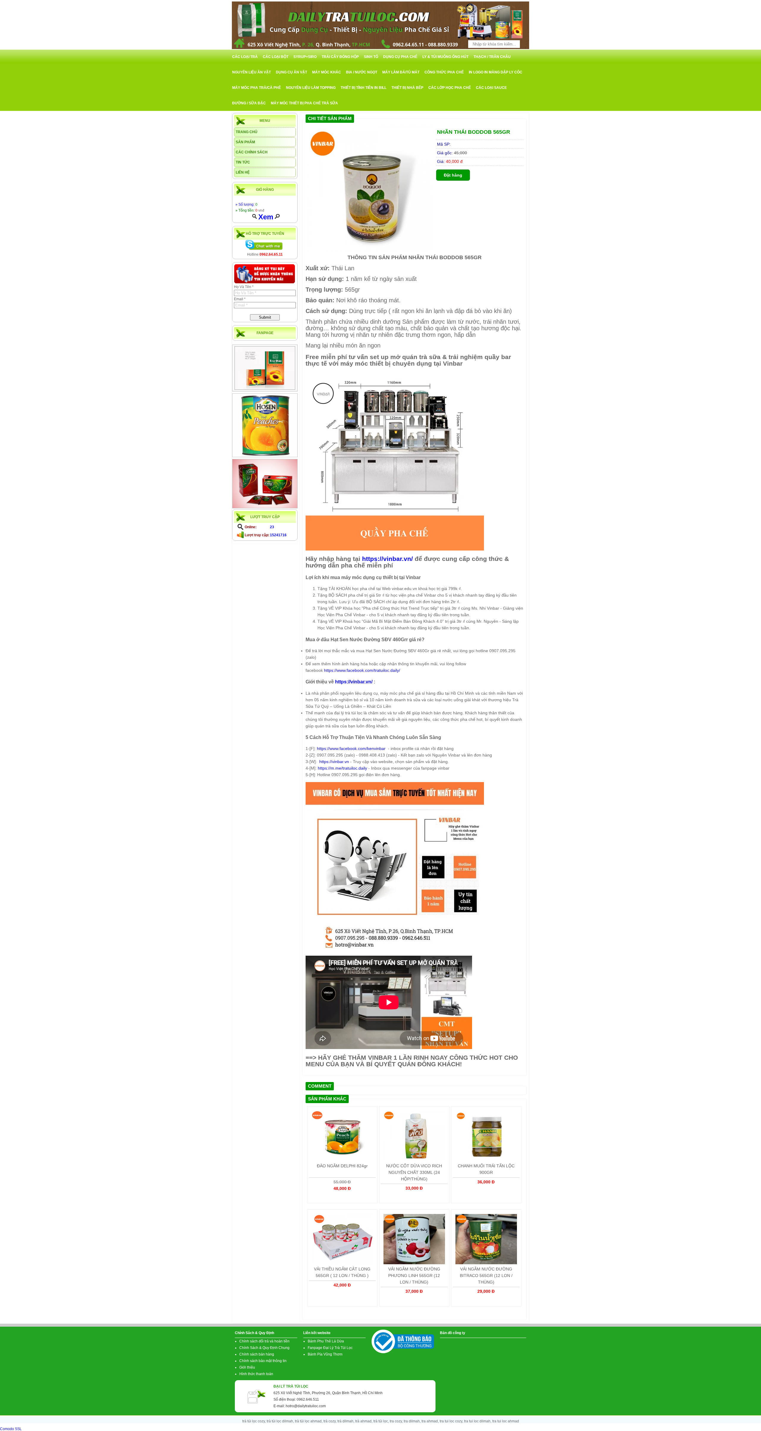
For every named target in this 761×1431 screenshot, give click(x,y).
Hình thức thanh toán (256, 1374)
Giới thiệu (247, 1367)
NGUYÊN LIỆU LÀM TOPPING (311, 88)
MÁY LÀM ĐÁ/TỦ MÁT (400, 72)
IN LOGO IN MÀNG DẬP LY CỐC (495, 72)
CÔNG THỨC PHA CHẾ (444, 72)
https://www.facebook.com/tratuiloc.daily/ (362, 670)
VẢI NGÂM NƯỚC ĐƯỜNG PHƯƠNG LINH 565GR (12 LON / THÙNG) (414, 1275)
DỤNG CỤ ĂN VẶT (291, 72)
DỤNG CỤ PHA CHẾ (400, 57)
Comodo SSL (11, 1429)
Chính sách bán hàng (256, 1354)
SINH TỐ (371, 57)
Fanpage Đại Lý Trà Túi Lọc (330, 1348)
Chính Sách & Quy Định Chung (264, 1348)
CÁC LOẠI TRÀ (245, 57)
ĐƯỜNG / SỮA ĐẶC (249, 103)
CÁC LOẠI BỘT (275, 57)
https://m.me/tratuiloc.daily (342, 768)
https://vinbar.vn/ (387, 558)
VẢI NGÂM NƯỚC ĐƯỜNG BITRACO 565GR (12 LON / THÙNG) (486, 1275)
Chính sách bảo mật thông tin (263, 1361)
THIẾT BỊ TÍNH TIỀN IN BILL (363, 88)
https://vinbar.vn (334, 761)
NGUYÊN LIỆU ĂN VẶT (251, 72)
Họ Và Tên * (244, 287)
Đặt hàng (453, 175)
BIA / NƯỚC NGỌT (361, 72)
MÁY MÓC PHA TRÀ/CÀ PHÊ (256, 88)
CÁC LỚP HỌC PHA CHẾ (449, 88)
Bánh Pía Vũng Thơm (325, 1354)
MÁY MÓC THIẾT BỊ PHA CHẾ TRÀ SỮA (304, 103)
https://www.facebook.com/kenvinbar (352, 748)
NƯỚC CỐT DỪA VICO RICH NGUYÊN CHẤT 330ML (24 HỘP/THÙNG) (414, 1172)
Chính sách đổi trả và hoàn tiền (264, 1341)
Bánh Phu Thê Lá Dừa (326, 1341)
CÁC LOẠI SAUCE (491, 88)
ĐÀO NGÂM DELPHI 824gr (342, 1165)
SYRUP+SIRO (305, 57)
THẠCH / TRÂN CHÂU (492, 57)
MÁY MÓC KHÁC (326, 72)
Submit (265, 317)
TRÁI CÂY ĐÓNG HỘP (340, 57)
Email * (240, 299)
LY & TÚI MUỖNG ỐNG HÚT (445, 57)
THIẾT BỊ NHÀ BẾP (407, 88)
